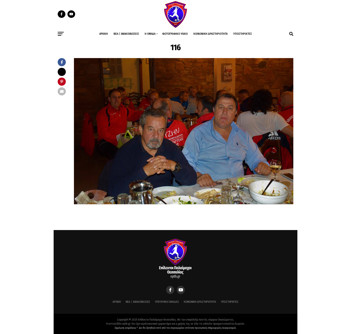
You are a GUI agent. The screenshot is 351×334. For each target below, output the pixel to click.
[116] (183, 203)
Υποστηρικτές (242, 34)
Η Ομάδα (150, 34)
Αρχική (103, 34)
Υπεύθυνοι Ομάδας (167, 302)
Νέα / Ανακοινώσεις (126, 34)
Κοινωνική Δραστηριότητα (210, 34)
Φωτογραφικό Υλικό (175, 34)
